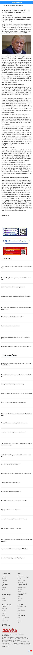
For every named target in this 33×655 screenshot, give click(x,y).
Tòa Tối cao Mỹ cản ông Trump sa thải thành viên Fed (14, 519)
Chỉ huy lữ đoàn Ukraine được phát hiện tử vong (12, 384)
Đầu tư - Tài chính (21, 580)
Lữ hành (3, 610)
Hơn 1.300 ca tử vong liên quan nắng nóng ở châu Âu (14, 500)
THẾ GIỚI (4, 615)
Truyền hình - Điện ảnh (22, 593)
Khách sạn (4, 608)
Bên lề (19, 602)
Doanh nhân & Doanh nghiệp (23, 577)
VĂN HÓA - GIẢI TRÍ (22, 584)
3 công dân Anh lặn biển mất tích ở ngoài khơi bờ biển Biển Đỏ (16, 296)
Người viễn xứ (5, 620)
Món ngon (4, 612)
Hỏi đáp (3, 589)
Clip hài (3, 598)
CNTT (19, 619)
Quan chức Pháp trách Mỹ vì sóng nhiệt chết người (13, 432)
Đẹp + (19, 608)
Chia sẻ (3, 596)
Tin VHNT (19, 591)
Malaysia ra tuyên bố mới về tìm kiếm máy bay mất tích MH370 (16, 473)
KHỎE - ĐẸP (20, 604)
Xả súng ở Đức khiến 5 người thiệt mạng (10, 482)
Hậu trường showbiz (22, 587)
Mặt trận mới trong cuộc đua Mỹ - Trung (10, 510)
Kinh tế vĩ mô (20, 575)
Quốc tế (19, 600)
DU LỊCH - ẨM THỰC (6, 604)
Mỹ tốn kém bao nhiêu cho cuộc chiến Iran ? (11, 491)
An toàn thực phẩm (22, 606)
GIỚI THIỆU (4, 624)
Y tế (3, 582)
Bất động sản (20, 582)
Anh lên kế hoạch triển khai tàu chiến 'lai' (11, 464)
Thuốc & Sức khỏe (21, 610)
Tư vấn (19, 613)
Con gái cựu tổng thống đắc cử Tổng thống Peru (12, 558)
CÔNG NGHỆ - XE (21, 615)
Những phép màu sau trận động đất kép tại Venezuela (14, 423)
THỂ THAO (20, 594)
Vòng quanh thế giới (6, 617)
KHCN (19, 617)
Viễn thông (20, 620)
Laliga (19, 596)
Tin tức (3, 585)
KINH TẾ (19, 573)
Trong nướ (20, 598)
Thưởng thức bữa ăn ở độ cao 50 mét (10, 326)
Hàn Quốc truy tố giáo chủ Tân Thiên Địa (11, 528)
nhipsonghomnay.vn (17, 2)
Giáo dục (4, 577)
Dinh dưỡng (20, 612)
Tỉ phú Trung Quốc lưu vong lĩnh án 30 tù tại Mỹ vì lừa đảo (15, 548)
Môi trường (4, 580)
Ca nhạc (19, 585)
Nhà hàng (4, 613)
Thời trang (20, 589)
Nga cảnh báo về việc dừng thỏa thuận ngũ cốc (12, 316)
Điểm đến (4, 606)
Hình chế (4, 600)
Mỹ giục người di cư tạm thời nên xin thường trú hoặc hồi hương (16, 393)
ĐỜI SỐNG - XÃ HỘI (6, 573)
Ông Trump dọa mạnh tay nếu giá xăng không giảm (13, 402)
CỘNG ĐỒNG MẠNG (6, 594)
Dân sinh (4, 575)
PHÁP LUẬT (5, 584)
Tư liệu (3, 619)
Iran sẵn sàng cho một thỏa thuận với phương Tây (13, 287)
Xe (18, 622)
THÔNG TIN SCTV (6, 626)
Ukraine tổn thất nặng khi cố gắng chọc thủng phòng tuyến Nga (16, 346)
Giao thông (4, 578)
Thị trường (20, 578)
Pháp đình (4, 587)
